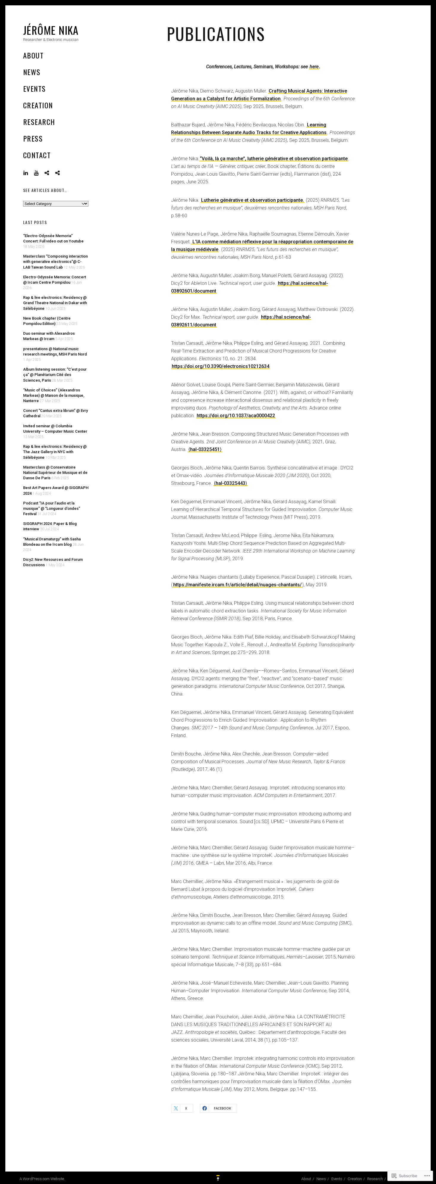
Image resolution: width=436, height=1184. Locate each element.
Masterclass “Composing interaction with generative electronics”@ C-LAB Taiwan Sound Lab (55, 261)
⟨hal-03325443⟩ (230, 483)
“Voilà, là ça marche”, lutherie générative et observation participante (274, 158)
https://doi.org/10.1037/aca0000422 (236, 415)
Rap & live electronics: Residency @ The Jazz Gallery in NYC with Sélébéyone (55, 451)
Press (33, 138)
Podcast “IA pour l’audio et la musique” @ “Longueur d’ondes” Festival (51, 508)
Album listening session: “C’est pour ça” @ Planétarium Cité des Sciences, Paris (55, 374)
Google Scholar (51, 173)
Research (39, 121)
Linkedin (30, 173)
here (314, 66)
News (32, 71)
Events (34, 88)
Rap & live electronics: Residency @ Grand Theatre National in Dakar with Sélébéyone (55, 302)
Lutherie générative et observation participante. (252, 200)
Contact (37, 155)
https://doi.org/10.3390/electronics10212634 (220, 366)
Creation (38, 105)
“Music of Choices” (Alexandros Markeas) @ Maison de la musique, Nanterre (53, 395)
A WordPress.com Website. (42, 1179)
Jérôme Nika (51, 30)
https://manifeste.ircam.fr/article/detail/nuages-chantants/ (237, 585)
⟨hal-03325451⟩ (205, 449)
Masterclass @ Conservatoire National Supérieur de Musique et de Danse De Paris (55, 472)
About (33, 55)
